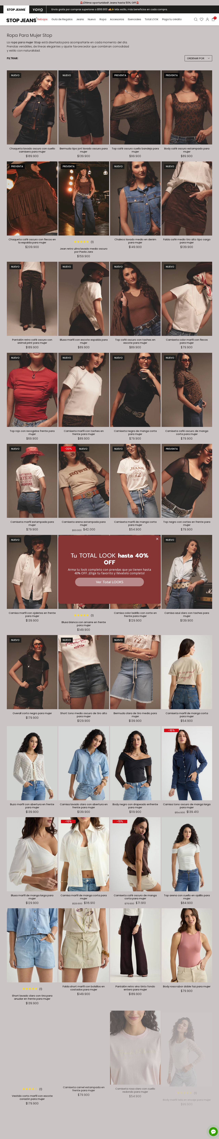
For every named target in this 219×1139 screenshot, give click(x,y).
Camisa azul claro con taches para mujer (186, 614)
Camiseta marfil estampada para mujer (32, 523)
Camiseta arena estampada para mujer (84, 523)
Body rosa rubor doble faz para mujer (186, 986)
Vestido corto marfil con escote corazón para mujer (32, 1097)
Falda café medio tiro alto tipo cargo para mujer (186, 241)
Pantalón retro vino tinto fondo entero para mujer (135, 988)
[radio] (16, 9)
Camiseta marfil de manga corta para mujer (135, 523)
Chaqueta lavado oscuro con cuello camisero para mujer (32, 150)
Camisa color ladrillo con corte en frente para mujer (135, 614)
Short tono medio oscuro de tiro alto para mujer (83, 715)
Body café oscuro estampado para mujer (186, 150)
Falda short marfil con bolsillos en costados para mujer (84, 988)
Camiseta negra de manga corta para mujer (135, 432)
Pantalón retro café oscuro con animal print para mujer (32, 341)
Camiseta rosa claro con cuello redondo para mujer (135, 1088)
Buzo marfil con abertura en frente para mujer (32, 806)
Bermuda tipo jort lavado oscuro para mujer (84, 150)
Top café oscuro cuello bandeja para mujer (135, 150)
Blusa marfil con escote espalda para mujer (84, 341)
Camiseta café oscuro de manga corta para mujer (186, 432)
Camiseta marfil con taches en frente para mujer (84, 432)
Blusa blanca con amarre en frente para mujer (84, 624)
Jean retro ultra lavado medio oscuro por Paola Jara (83, 250)
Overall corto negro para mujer (32, 713)
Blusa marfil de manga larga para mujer (32, 897)
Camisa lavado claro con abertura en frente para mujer (84, 806)
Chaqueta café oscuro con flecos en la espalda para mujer (32, 241)
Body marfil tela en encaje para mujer (187, 1095)
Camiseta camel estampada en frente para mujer (84, 1088)
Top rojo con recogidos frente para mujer (32, 432)
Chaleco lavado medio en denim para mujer (135, 241)
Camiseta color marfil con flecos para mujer (187, 341)
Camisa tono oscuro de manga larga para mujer (186, 806)
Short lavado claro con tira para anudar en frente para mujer (32, 997)
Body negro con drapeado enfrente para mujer (135, 806)
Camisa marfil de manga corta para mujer (84, 897)
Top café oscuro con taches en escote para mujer (135, 341)
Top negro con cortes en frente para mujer (186, 523)
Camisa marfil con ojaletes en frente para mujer (32, 614)
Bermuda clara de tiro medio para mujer (135, 715)
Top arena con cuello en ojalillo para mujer (187, 897)
